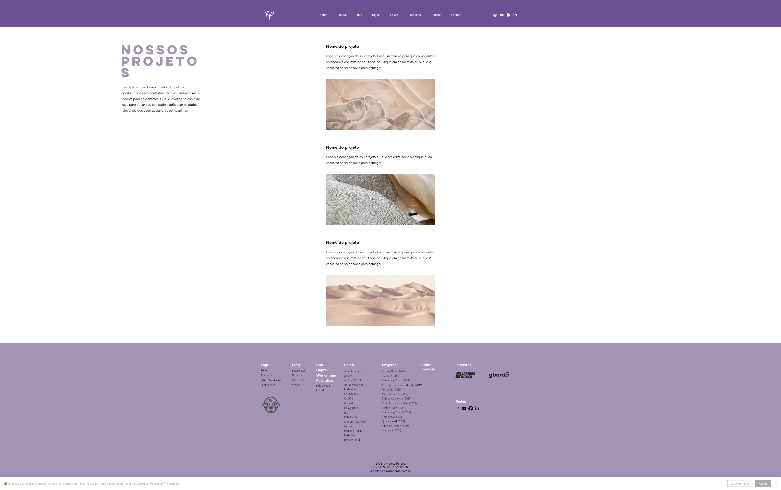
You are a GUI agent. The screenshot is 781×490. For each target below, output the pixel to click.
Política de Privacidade (164, 483)
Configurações (740, 483)
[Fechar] (776, 483)
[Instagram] (495, 15)
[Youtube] (502, 15)
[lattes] (508, 15)
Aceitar (763, 483)
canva (391, 474)
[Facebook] (470, 408)
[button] (394, 15)
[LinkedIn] (515, 15)
